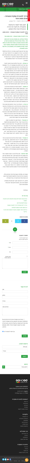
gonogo (11, 21)
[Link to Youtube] (8, 459)
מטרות (26, 448)
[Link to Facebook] (10, 459)
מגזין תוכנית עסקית (23, 9)
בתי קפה (26, 401)
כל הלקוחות (25, 416)
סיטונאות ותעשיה (24, 426)
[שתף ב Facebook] (24, 221)
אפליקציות (25, 403)
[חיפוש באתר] (23, 5)
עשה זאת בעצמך (24, 439)
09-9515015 (20, 391)
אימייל (9, 247)
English (25, 461)
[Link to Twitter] (6, 459)
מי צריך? (26, 446)
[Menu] (27, 3)
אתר (10, 251)
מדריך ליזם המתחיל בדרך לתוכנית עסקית (17, 205)
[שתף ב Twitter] (18, 221)
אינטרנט (26, 405)
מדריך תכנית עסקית (23, 452)
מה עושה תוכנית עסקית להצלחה (19, 207)
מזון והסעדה (25, 424)
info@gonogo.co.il (19, 393)
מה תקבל (26, 450)
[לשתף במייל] (5, 221)
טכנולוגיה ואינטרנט (23, 418)
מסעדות (26, 407)
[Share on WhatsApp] (12, 221)
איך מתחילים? (25, 433)
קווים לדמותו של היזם (22, 203)
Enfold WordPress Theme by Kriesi (14, 457)
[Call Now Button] (26, 460)
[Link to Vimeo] (3, 459)
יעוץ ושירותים (25, 422)
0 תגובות (19, 21)
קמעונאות (26, 420)
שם (10, 242)
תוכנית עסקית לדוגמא (23, 409)
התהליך (26, 435)
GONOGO (25, 437)
